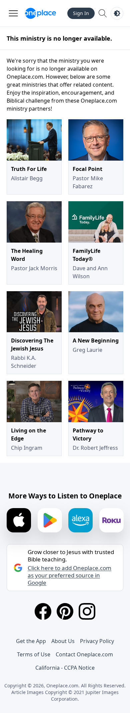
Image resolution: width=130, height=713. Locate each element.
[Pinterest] (65, 611)
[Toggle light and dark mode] (117, 13)
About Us (63, 641)
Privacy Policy (97, 641)
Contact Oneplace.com (84, 654)
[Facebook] (43, 611)
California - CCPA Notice (65, 667)
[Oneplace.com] (40, 13)
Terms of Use (33, 654)
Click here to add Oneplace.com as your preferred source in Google (69, 575)
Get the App (31, 641)
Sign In (81, 13)
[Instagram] (87, 611)
